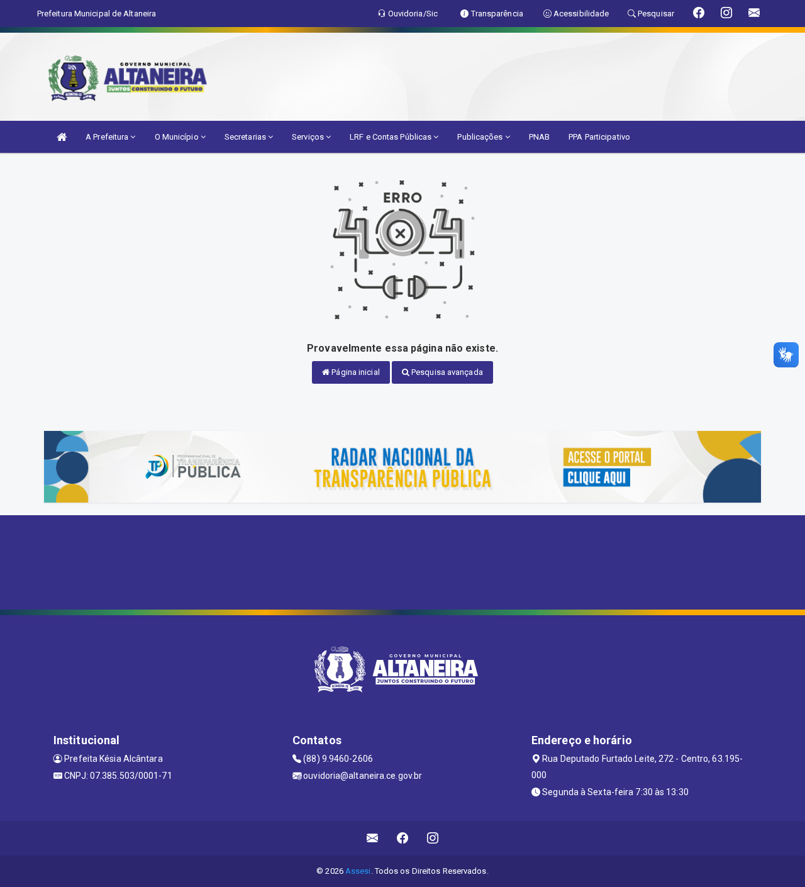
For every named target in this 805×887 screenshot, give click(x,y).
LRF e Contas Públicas (391, 137)
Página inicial (355, 372)
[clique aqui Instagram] (433, 838)
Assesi (358, 871)
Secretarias (246, 137)
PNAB (539, 137)
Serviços (309, 137)
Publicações (480, 137)
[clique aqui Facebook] (403, 838)
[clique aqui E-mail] (373, 838)
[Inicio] (61, 137)
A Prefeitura (108, 137)
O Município (178, 137)
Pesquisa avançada (446, 372)
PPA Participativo (599, 137)
